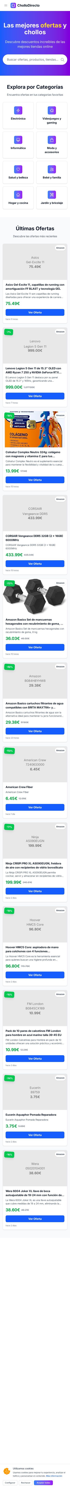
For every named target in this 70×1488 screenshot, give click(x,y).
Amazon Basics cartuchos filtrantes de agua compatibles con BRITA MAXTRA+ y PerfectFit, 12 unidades (34, 707)
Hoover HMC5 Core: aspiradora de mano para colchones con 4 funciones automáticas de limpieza (32, 951)
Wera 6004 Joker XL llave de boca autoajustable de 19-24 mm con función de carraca (34, 1195)
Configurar (10, 1482)
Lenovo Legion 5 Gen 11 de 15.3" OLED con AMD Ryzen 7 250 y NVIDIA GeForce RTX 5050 (33, 372)
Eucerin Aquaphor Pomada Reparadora (31, 1114)
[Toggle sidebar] (5, 5)
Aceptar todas (43, 1482)
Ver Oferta (35, 312)
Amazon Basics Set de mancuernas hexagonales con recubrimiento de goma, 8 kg (34, 623)
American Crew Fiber (19, 787)
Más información (54, 1476)
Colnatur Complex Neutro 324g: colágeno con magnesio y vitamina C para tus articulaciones (33, 456)
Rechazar (25, 1482)
